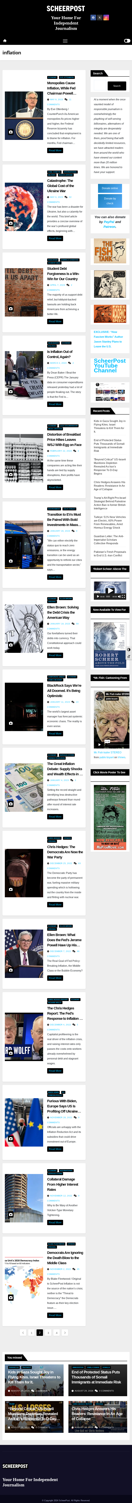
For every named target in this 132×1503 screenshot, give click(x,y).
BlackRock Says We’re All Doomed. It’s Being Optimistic (64, 690)
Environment (54, 509)
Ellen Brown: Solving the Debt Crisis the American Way (63, 612)
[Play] (98, 596)
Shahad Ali (14, 1367)
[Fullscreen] (123, 596)
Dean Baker (53, 343)
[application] (110, 591)
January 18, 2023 (60, 624)
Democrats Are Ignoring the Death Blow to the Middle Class (65, 1258)
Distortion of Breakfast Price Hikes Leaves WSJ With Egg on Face (64, 439)
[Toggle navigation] (65, 41)
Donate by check (110, 201)
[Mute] (119, 596)
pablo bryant (106, 757)
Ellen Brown (66, 598)
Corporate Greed (56, 677)
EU (63, 1092)
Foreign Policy (55, 1095)
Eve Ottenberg (67, 77)
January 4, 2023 (60, 780)
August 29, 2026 (20, 1391)
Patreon (109, 226)
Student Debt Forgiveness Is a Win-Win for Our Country (63, 274)
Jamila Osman (93, 1367)
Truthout (26, 1367)
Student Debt (54, 263)
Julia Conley (69, 509)
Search (98, 73)
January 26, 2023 (60, 531)
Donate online (110, 188)
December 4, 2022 (61, 1025)
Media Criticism (55, 429)
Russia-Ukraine (66, 175)
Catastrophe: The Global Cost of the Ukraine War (60, 186)
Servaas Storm (67, 755)
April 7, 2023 (58, 285)
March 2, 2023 (58, 363)
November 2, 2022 (61, 1269)
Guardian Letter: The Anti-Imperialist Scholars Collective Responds (109, 540)
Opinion (67, 838)
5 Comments (106, 1427)
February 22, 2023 (61, 451)
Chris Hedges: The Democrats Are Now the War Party (65, 852)
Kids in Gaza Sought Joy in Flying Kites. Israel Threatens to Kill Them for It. (34, 1377)
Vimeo (121, 757)
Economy (52, 77)
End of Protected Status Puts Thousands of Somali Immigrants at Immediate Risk (96, 1377)
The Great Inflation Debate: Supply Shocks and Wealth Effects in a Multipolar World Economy (64, 774)
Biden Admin (53, 1092)
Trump (12, 1404)
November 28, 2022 (61, 1117)
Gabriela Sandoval (70, 260)
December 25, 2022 (61, 863)
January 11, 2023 (60, 702)
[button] (110, 590)
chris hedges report (58, 999)
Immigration (78, 1367)
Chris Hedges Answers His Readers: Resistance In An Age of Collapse (109, 486)
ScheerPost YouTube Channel (110, 365)
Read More (55, 150)
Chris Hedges (54, 838)
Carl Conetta (54, 172)
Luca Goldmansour (69, 426)
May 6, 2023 (57, 197)
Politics (52, 346)
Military (52, 175)
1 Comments (43, 1391)
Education (52, 260)
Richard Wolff (54, 1002)
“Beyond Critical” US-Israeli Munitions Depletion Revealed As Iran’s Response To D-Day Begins (110, 466)
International (70, 172)
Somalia (106, 1367)
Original (52, 601)
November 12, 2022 (61, 1196)
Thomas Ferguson (56, 758)
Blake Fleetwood (56, 1244)
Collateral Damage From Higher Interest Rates (62, 1184)
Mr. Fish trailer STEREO (107, 752)
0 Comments (106, 1391)
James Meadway (55, 680)
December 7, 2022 (61, 951)
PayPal (109, 222)
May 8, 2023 (57, 99)
